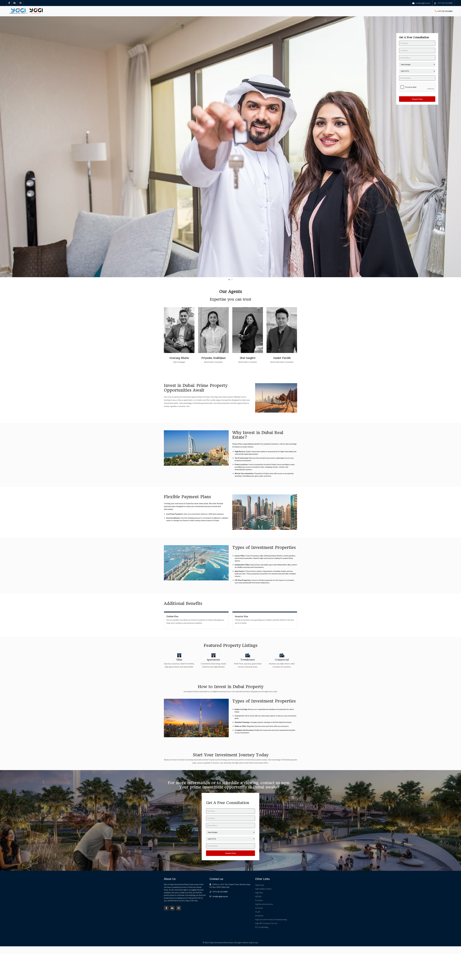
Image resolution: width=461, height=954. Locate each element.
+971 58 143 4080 (444, 3)
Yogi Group (259, 885)
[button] (229, 279)
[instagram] (20, 3)
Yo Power (259, 908)
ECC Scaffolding (261, 927)
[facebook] (9, 3)
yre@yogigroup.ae (423, 3)
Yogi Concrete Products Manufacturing (271, 919)
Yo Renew (259, 915)
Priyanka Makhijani (213, 357)
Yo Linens (259, 900)
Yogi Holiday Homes (263, 889)
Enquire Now (417, 99)
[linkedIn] (14, 3)
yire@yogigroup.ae (220, 896)
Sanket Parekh (282, 357)
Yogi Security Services (264, 904)
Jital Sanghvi (247, 357)
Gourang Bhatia (179, 357)
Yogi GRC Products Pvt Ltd (266, 923)
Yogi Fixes (259, 892)
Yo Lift (257, 912)
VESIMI (258, 896)
